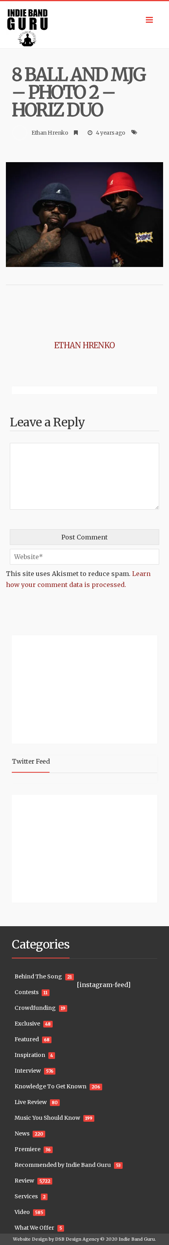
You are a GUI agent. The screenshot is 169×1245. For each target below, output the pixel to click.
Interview (28, 1070)
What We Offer (34, 1227)
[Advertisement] (61, 688)
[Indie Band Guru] (84, 24)
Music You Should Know (47, 1117)
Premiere (27, 1149)
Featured (27, 1039)
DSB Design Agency (77, 1239)
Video (22, 1212)
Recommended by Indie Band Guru (63, 1164)
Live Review (31, 1102)
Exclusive (27, 1023)
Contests (27, 992)
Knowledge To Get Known (50, 1086)
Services (26, 1196)
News (22, 1133)
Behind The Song (38, 976)
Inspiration (30, 1055)
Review (24, 1180)
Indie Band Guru (137, 1239)
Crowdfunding (35, 1007)
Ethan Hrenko (49, 132)
